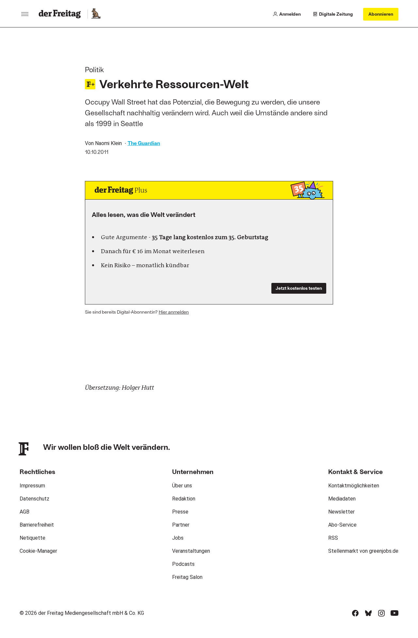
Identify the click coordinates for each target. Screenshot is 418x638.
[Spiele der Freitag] (96, 14)
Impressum (32, 486)
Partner (180, 525)
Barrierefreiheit (37, 525)
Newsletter (341, 512)
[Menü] (25, 14)
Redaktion (183, 499)
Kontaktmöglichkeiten (353, 486)
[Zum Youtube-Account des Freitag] (394, 613)
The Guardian (144, 143)
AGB (24, 512)
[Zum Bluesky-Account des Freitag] (368, 613)
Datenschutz (34, 499)
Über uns (182, 486)
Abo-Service (342, 525)
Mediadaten (342, 499)
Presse (180, 512)
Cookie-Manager (38, 551)
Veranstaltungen (191, 551)
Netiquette (32, 538)
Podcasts (183, 564)
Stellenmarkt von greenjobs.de (363, 551)
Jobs (178, 538)
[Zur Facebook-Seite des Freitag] (355, 613)
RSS (333, 538)
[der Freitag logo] (61, 14)
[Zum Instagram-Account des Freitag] (381, 613)
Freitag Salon (187, 577)
